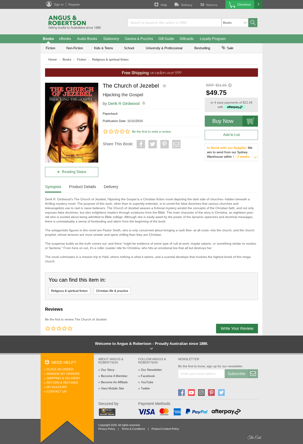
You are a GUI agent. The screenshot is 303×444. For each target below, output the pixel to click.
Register (74, 4)
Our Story (107, 369)
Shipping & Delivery (63, 378)
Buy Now (222, 121)
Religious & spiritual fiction (110, 59)
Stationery (111, 39)
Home (52, 59)
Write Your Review (237, 328)
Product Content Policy (165, 428)
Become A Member (114, 376)
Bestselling (202, 48)
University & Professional (164, 48)
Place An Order (60, 369)
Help (164, 5)
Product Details (82, 187)
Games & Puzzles (139, 39)
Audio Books (87, 39)
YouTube (147, 382)
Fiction (50, 48)
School (129, 48)
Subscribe (236, 373)
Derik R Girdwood (124, 103)
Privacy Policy (106, 428)
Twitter (145, 388)
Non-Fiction (74, 48)
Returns (211, 5)
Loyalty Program (213, 39)
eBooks (65, 39)
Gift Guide (166, 39)
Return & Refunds (62, 382)
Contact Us (57, 391)
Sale (229, 48)
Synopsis (53, 187)
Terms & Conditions (133, 428)
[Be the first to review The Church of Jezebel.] (165, 85)
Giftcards (187, 39)
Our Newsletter (151, 369)
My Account (57, 387)
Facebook (148, 376)
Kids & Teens (103, 48)
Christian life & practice (112, 291)
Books (48, 39)
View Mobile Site (112, 388)
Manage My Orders (63, 373)
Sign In (59, 4)
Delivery (186, 5)
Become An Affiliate (114, 382)
